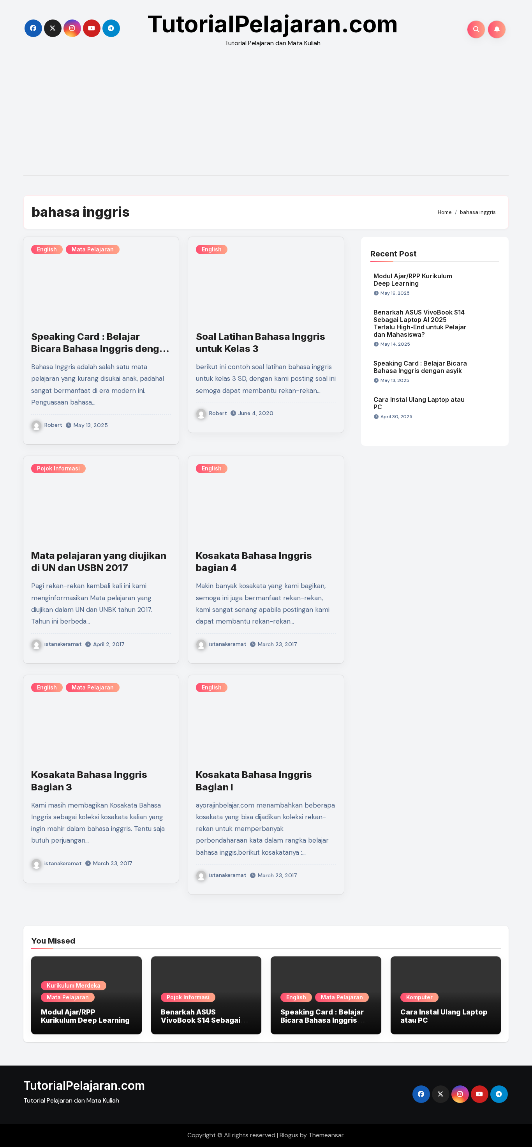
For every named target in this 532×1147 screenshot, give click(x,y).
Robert (53, 424)
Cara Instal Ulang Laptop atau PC (419, 403)
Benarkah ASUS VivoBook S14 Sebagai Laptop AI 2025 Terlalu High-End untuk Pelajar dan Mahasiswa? (420, 323)
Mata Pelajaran (93, 249)
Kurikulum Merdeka (73, 985)
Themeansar (326, 1135)
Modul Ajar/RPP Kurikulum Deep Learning (412, 279)
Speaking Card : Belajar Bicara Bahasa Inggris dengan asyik (101, 348)
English (47, 249)
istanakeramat (63, 643)
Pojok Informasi (58, 468)
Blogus (289, 1135)
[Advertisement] (266, 116)
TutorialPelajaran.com (272, 24)
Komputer (419, 997)
